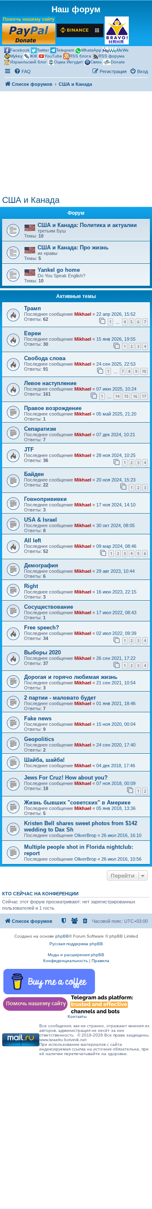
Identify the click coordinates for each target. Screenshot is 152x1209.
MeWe (123, 50)
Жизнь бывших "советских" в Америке (77, 802)
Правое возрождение (52, 408)
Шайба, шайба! (44, 760)
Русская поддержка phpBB (76, 943)
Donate (118, 62)
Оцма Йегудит (68, 62)
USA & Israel (40, 520)
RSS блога (80, 56)
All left (32, 540)
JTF (29, 449)
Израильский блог (28, 62)
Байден (34, 474)
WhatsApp (91, 50)
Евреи (32, 333)
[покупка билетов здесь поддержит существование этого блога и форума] (117, 30)
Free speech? (41, 627)
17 (144, 396)
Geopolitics (39, 739)
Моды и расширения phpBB (76, 954)
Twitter (43, 50)
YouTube (53, 56)
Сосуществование (48, 607)
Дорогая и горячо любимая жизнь (70, 677)
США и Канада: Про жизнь (73, 247)
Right (31, 586)
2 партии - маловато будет (60, 698)
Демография (41, 565)
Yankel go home (59, 270)
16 (135, 396)
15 (126, 396)
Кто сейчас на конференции (40, 893)
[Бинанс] (80, 30)
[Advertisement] (76, 143)
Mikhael (82, 314)
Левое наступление (50, 383)
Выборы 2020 (42, 652)
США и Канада (31, 200)
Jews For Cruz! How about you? (66, 777)
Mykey (16, 56)
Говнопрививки (45, 499)
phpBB (62, 936)
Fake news (38, 718)
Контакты (77, 1016)
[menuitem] (22, 71)
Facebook (20, 50)
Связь (96, 62)
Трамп (32, 308)
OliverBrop (85, 835)
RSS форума (111, 56)
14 (117, 396)
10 (144, 371)
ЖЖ (33, 56)
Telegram (65, 50)
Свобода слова (44, 358)
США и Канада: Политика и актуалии (87, 225)
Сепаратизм (40, 429)
